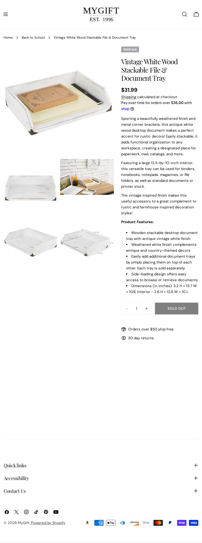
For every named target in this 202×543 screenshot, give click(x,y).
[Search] (184, 14)
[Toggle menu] (6, 14)
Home (8, 37)
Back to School (33, 37)
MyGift (23, 522)
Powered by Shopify (48, 522)
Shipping (128, 96)
